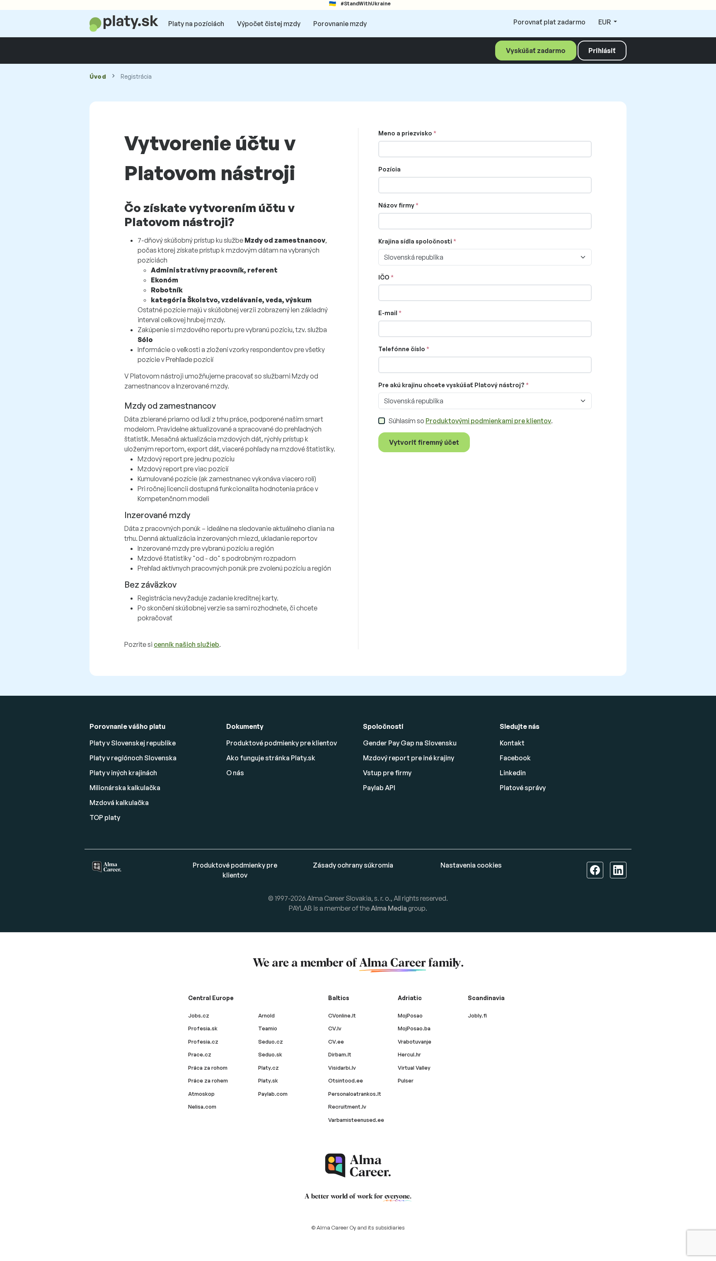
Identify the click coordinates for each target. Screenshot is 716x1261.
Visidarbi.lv (342, 1067)
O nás (235, 773)
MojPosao (410, 1015)
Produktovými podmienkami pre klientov (488, 421)
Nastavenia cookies (471, 865)
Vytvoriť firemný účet (424, 442)
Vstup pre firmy (387, 773)
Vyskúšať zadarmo (536, 50)
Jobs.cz (198, 1015)
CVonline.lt (342, 1015)
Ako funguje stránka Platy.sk (270, 758)
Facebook (515, 758)
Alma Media (389, 908)
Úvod (98, 76)
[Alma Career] (358, 1165)
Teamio (267, 1028)
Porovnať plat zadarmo (549, 22)
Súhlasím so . (470, 421)
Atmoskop (201, 1093)
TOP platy (105, 817)
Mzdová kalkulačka (119, 802)
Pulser (406, 1080)
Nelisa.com (202, 1106)
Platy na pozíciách (196, 23)
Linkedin (513, 773)
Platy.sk (268, 1080)
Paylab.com (273, 1093)
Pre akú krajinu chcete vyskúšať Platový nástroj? (451, 384)
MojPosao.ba (414, 1028)
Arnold (266, 1015)
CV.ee (336, 1041)
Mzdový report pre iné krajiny (408, 758)
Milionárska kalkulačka (125, 788)
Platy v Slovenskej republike (133, 743)
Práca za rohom (207, 1067)
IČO (383, 277)
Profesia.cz (203, 1041)
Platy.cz (268, 1067)
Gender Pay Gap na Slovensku (410, 743)
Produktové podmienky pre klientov (281, 743)
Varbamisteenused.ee (356, 1119)
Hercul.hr (409, 1054)
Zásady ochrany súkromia (353, 865)
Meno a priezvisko (405, 133)
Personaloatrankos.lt (354, 1093)
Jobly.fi (477, 1015)
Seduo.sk (270, 1054)
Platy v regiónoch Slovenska (133, 758)
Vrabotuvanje (414, 1041)
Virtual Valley (414, 1067)
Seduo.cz (270, 1041)
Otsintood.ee (345, 1080)
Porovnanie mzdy (340, 23)
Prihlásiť (602, 50)
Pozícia (389, 169)
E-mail (387, 312)
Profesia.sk (203, 1028)
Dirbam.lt (339, 1054)
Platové (523, 788)
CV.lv (334, 1028)
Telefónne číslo (401, 348)
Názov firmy (396, 205)
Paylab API (379, 788)
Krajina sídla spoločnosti (415, 241)
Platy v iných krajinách (123, 773)
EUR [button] (605, 22)
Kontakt (512, 743)
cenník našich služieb (186, 644)
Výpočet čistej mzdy (268, 23)
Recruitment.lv (347, 1106)
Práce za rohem (208, 1080)
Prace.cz (199, 1054)
